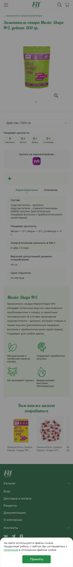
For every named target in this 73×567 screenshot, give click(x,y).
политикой (11, 550)
